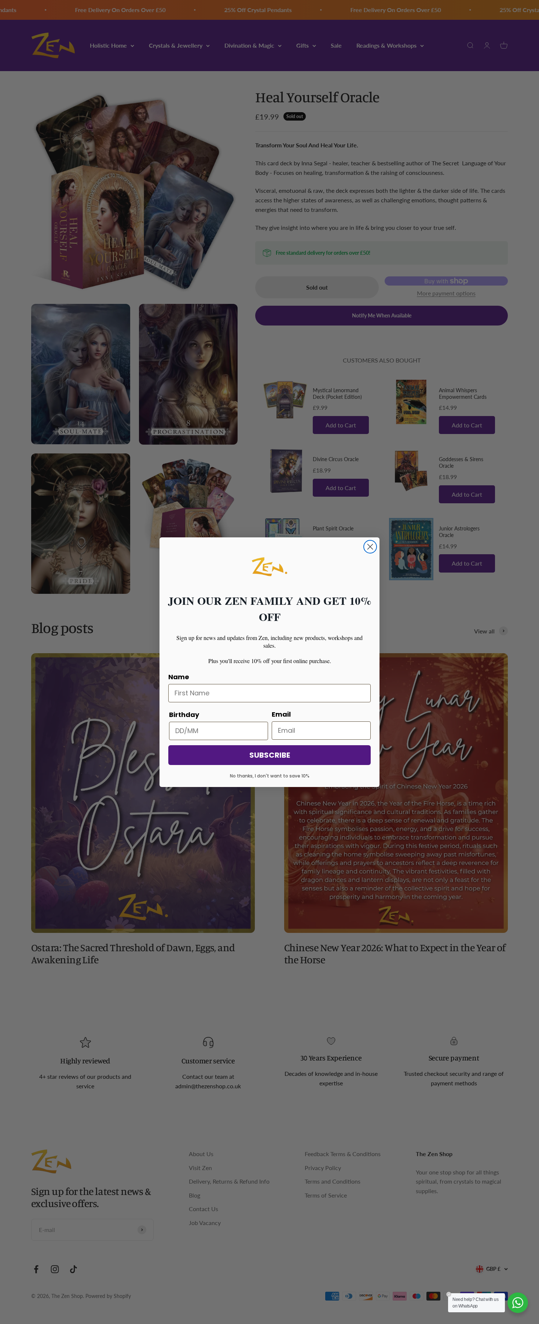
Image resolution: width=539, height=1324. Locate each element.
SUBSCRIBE (269, 755)
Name (178, 676)
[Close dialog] (370, 546)
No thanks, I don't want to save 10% (269, 776)
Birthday (184, 714)
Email (281, 714)
